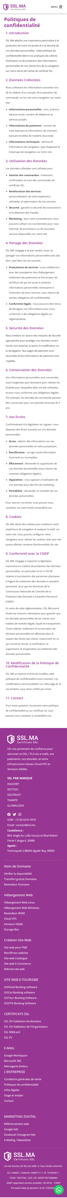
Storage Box (11, 929)
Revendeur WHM (14, 913)
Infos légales (12, 1090)
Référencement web (16, 1124)
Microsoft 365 (12, 1061)
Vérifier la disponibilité (18, 873)
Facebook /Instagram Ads (19, 1134)
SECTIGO (12, 789)
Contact (9, 1101)
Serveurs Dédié (13, 924)
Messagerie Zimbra (16, 1066)
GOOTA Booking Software (20, 1003)
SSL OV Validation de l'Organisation (26, 1026)
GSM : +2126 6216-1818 (21, 819)
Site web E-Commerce (17, 963)
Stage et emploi (13, 1095)
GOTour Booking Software (20, 998)
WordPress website (16, 953)
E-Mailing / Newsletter (17, 1140)
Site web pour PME (15, 947)
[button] (54, 7)
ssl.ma (7, 1166)
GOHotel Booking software (20, 987)
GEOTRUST (14, 795)
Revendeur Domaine (16, 884)
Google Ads (11, 1129)
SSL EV (8, 1037)
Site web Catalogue (15, 958)
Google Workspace (15, 1055)
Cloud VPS (10, 918)
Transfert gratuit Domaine (20, 879)
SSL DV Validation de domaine (22, 1021)
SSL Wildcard (12, 1032)
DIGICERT (13, 784)
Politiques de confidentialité (21, 1084)
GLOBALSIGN (15, 805)
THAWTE (12, 800)
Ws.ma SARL (30, 1166)
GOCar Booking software (19, 992)
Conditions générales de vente (22, 1079)
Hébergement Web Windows (21, 908)
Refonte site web (14, 969)
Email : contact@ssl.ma (21, 825)
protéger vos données (38, 340)
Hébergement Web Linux (19, 902)
